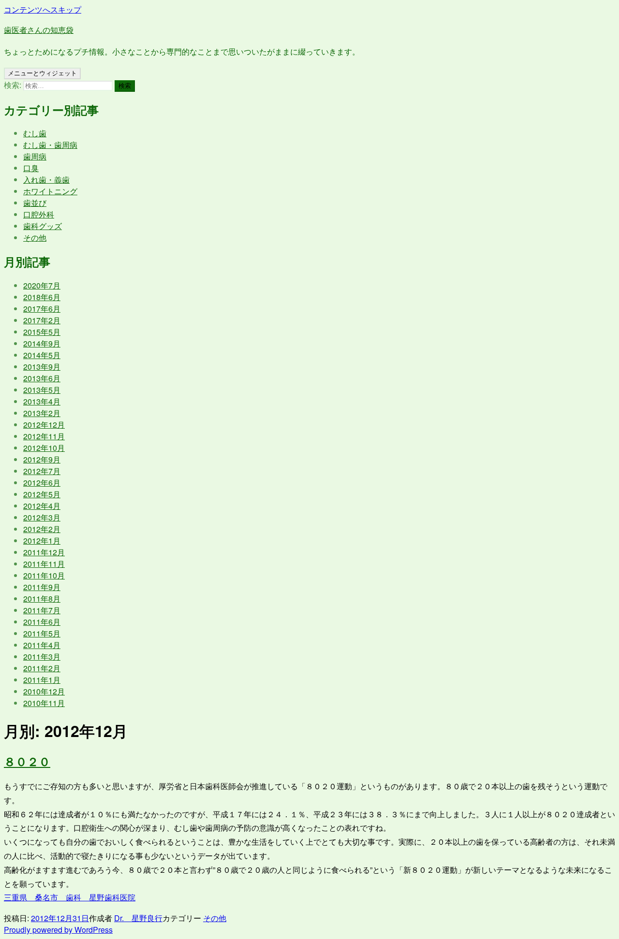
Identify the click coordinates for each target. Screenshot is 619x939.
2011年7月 (41, 610)
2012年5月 (41, 494)
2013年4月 (41, 401)
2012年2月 (41, 529)
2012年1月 (41, 540)
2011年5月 (41, 633)
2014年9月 (41, 343)
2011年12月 (44, 552)
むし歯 (34, 133)
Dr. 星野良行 (138, 918)
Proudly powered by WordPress (58, 929)
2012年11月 (44, 436)
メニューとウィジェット (42, 73)
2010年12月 (44, 691)
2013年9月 (41, 366)
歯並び (34, 202)
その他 (34, 237)
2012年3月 (41, 517)
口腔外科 (38, 214)
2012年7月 (41, 471)
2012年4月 (41, 505)
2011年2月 (41, 668)
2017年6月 (41, 308)
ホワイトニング (50, 191)
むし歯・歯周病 (50, 144)
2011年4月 (41, 644)
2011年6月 (41, 621)
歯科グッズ (42, 225)
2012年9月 (41, 459)
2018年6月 (41, 297)
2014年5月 (41, 355)
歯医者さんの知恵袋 (39, 29)
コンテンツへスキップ (42, 9)
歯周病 (34, 156)
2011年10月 (44, 575)
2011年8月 (41, 598)
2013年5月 (41, 389)
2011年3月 (41, 656)
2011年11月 (44, 563)
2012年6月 (41, 482)
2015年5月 (41, 331)
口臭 (31, 167)
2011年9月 (41, 586)
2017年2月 (41, 320)
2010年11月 (44, 702)
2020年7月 (41, 285)
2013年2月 (41, 413)
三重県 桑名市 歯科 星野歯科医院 (69, 897)
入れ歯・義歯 (46, 179)
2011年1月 (41, 679)
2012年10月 (44, 447)
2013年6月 (41, 378)
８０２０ (27, 761)
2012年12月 (44, 424)
